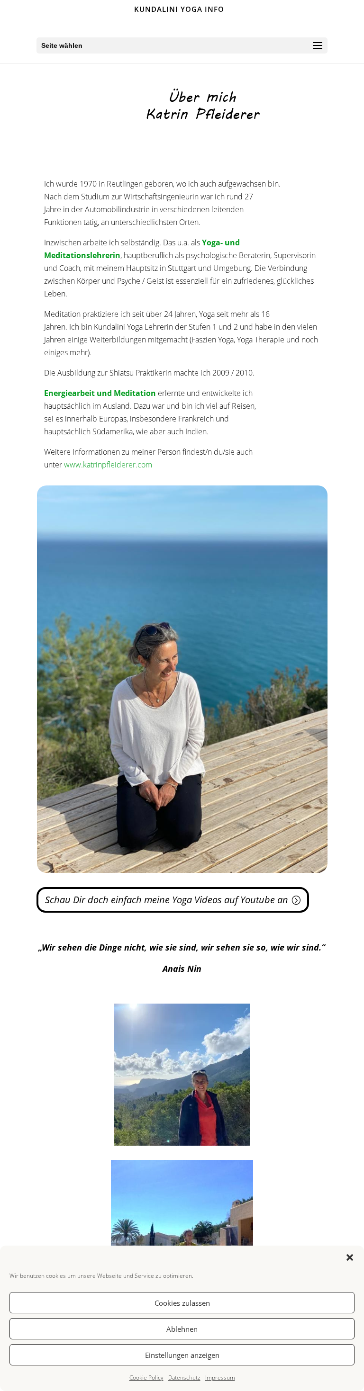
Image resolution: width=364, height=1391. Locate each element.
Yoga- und (221, 242)
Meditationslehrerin (82, 255)
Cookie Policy (146, 1377)
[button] (350, 1257)
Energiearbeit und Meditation (100, 393)
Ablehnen (182, 1329)
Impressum (220, 1377)
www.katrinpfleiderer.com (108, 464)
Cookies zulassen (182, 1303)
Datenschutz (184, 1377)
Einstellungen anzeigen (182, 1355)
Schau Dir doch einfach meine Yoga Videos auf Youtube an (166, 899)
